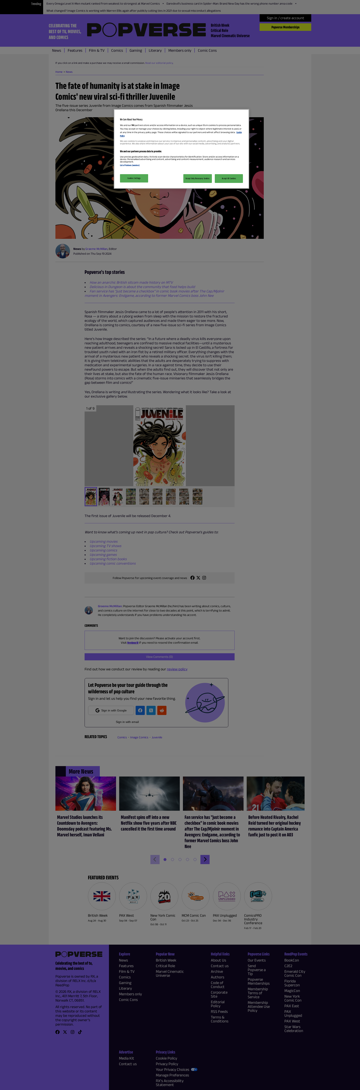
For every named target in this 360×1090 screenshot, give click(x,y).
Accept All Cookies (229, 178)
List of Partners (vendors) (130, 165)
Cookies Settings (134, 178)
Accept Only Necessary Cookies (198, 178)
